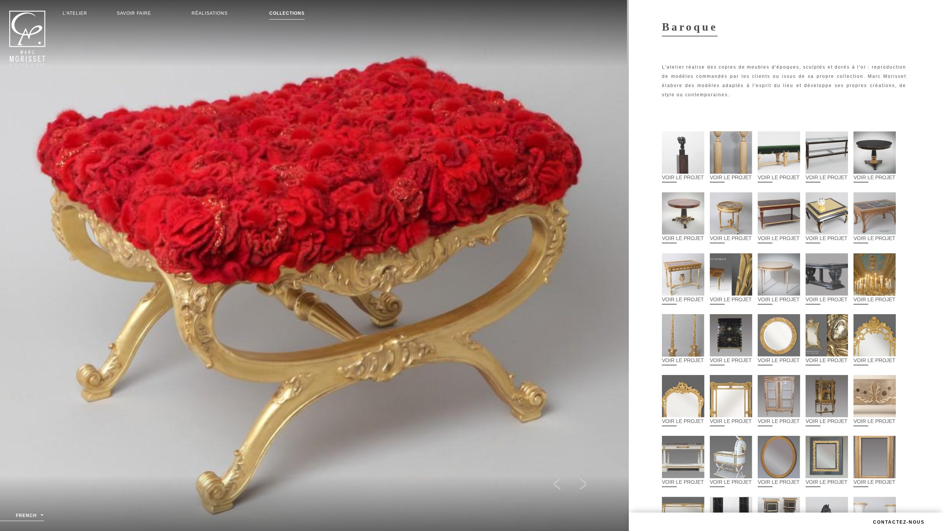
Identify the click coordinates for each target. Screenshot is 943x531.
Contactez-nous (899, 522)
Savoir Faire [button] (134, 13)
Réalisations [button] (210, 13)
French (26, 515)
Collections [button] (287, 13)
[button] (560, 485)
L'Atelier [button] (75, 13)
